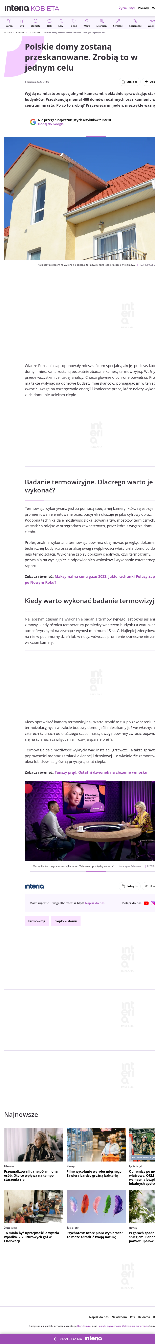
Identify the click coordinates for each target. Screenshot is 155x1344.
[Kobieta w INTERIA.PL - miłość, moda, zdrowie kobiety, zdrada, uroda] (45, 8)
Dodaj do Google (72, 124)
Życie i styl (34, 32)
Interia (8, 32)
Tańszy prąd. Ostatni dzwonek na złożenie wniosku (101, 772)
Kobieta (20, 32)
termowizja (36, 921)
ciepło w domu (66, 921)
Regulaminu (84, 1326)
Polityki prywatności (109, 1326)
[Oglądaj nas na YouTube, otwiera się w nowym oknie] (146, 903)
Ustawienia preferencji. (135, 1325)
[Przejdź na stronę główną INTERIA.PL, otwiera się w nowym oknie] (17, 8)
